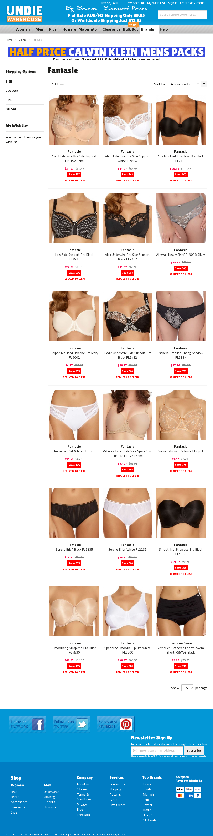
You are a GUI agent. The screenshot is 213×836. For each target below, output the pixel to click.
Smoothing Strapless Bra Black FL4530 (180, 552)
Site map (83, 789)
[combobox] (182, 14)
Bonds (146, 789)
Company (85, 777)
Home (9, 40)
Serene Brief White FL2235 (127, 549)
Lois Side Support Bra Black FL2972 (74, 257)
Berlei (146, 799)
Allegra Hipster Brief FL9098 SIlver (180, 254)
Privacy (82, 804)
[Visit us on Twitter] (71, 716)
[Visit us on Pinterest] (116, 716)
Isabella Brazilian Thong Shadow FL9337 (180, 355)
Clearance (50, 807)
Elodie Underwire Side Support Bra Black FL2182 (127, 355)
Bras (14, 791)
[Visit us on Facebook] (27, 716)
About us (83, 783)
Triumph (148, 794)
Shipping (115, 789)
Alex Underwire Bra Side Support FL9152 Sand (74, 158)
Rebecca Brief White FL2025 (74, 451)
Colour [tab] (12, 90)
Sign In (172, 2)
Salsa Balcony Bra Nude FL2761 (180, 451)
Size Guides (118, 804)
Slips (14, 812)
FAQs (113, 799)
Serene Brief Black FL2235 (74, 549)
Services (117, 777)
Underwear (51, 791)
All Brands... (150, 820)
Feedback (83, 814)
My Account (136, 2)
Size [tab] (9, 81)
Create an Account (193, 2)
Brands (23, 40)
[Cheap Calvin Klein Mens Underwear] (107, 49)
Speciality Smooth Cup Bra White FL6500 (127, 650)
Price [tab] (10, 99)
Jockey (147, 783)
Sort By (159, 83)
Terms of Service (194, 756)
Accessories (19, 801)
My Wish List (156, 2)
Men (47, 785)
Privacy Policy (178, 756)
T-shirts (49, 801)
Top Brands (152, 777)
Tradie (146, 809)
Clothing (49, 796)
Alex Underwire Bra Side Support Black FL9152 (127, 257)
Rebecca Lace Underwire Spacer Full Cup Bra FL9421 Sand (127, 453)
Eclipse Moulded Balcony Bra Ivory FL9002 (74, 355)
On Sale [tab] (12, 108)
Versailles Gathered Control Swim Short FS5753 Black (181, 650)
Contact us (117, 783)
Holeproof (149, 814)
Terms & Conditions (84, 797)
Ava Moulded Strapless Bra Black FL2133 (181, 158)
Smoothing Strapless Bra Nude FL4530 (74, 650)
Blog (80, 809)
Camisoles (18, 807)
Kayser (147, 804)
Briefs (15, 796)
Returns (115, 794)
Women (17, 785)
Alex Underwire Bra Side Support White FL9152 (127, 158)
